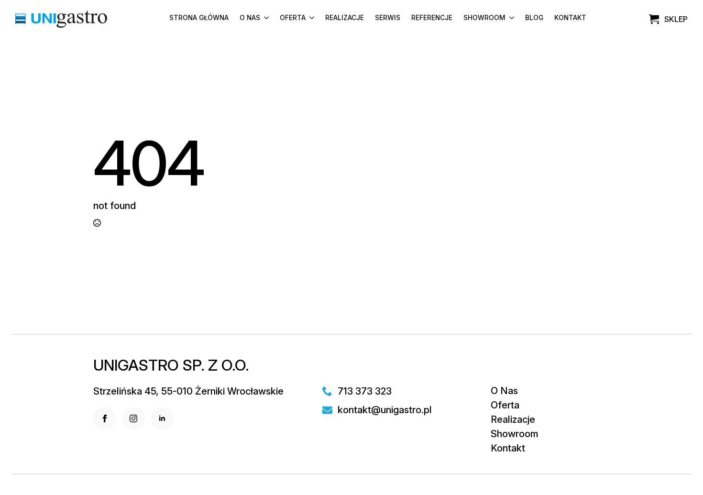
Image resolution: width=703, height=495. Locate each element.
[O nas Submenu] (264, 19)
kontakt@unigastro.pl (385, 410)
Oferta (293, 18)
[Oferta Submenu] (310, 19)
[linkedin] (162, 418)
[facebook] (104, 418)
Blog (534, 18)
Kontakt (570, 18)
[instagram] (133, 418)
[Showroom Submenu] (509, 19)
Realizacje (344, 18)
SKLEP (676, 19)
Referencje (431, 18)
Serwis (387, 18)
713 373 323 (365, 391)
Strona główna (199, 18)
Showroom (484, 18)
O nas (250, 18)
